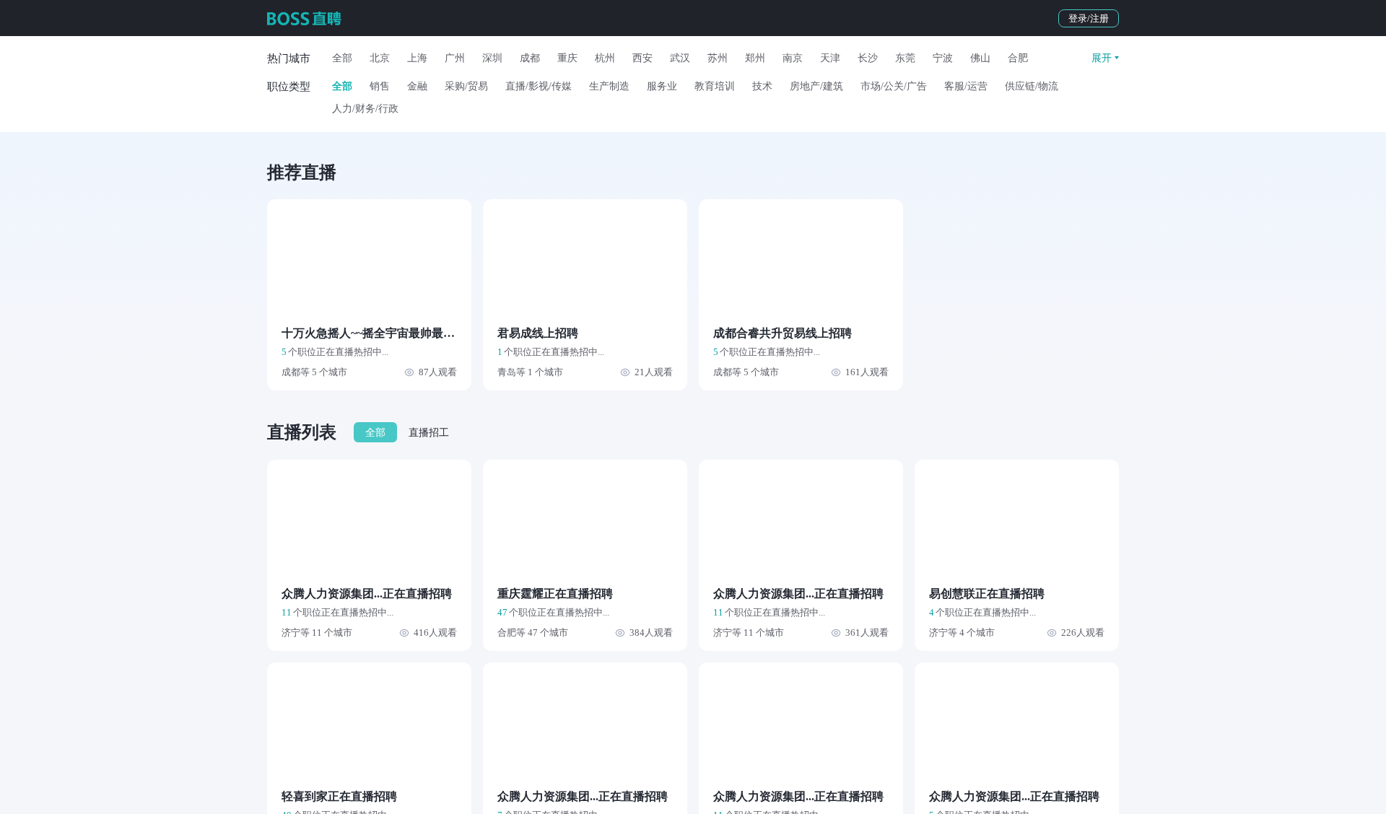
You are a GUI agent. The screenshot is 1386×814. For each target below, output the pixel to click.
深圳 (492, 58)
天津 (830, 58)
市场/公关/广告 (893, 86)
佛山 (980, 58)
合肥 (1018, 58)
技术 (762, 86)
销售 (380, 86)
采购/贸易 (466, 86)
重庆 (567, 58)
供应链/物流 (1031, 86)
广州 (455, 58)
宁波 (943, 58)
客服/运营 (966, 86)
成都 (530, 58)
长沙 (868, 58)
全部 (342, 58)
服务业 (662, 86)
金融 (417, 86)
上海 (417, 58)
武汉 (680, 58)
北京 (380, 58)
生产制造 (609, 86)
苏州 (717, 58)
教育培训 (714, 86)
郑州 (755, 58)
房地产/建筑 (816, 86)
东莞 (905, 58)
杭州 (605, 58)
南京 (793, 58)
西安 (642, 58)
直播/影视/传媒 (538, 86)
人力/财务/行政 (365, 108)
